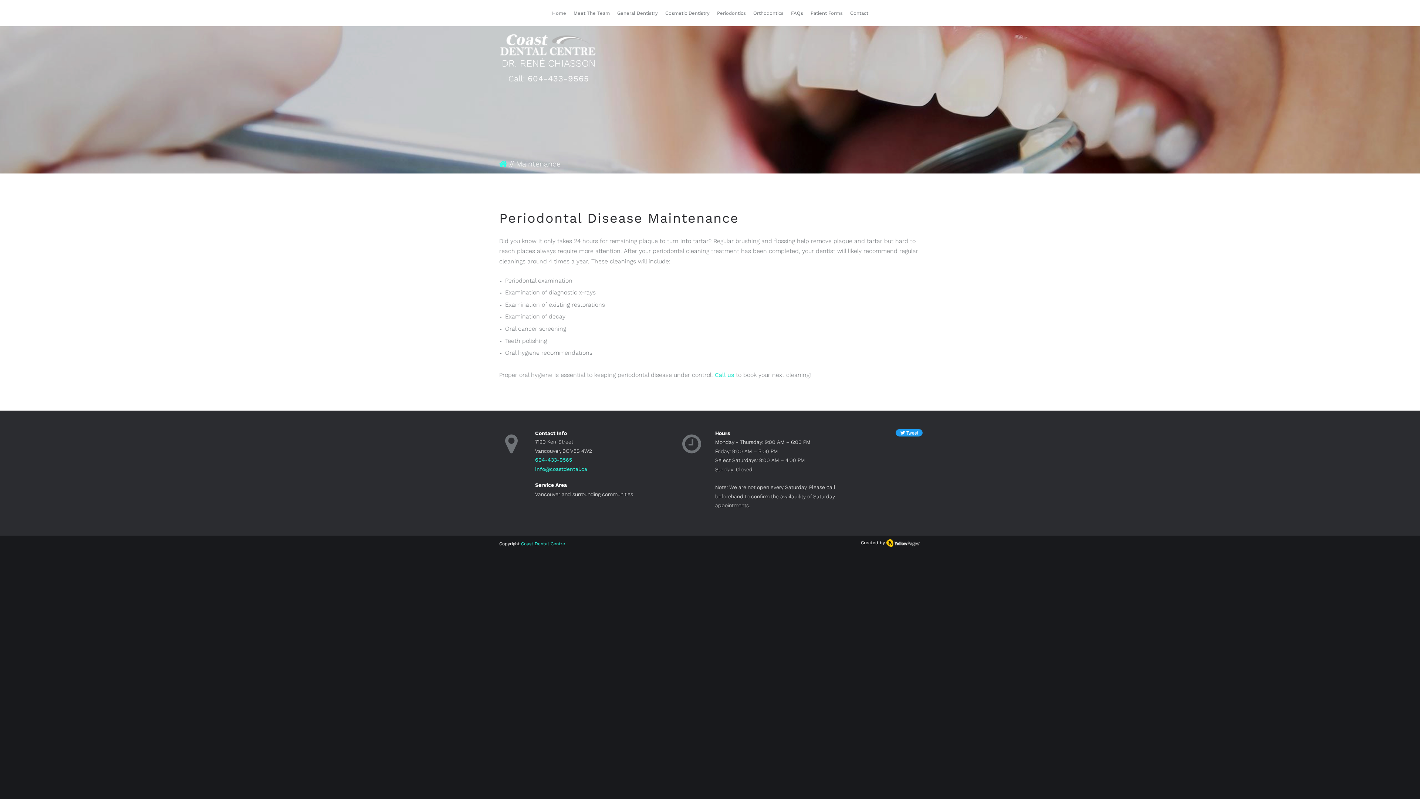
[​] (503, 163)
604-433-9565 (558, 78)
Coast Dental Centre (543, 543)
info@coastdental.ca (561, 469)
